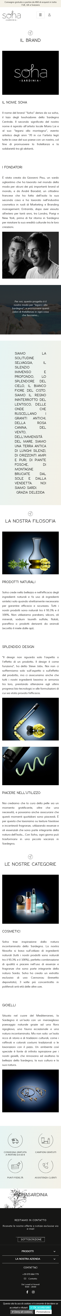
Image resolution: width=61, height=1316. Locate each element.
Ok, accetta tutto (41, 1307)
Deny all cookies (23, 1312)
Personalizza (43, 1312)
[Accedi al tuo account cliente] (49, 15)
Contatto (32, 1278)
